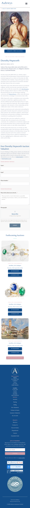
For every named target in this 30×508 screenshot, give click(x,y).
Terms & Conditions (15, 499)
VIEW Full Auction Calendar (15, 357)
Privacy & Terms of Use (15, 501)
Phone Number (5, 180)
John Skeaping (25, 89)
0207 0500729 (15, 395)
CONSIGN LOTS (15, 275)
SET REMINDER (15, 271)
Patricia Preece (12, 94)
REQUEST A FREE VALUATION (15, 51)
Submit (15, 225)
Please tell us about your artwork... (9, 192)
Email (2, 172)
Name (2, 165)
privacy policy (22, 457)
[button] (26, 4)
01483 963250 (19, 157)
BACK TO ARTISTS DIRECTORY (9, 8)
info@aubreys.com (6, 158)
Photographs (4, 207)
